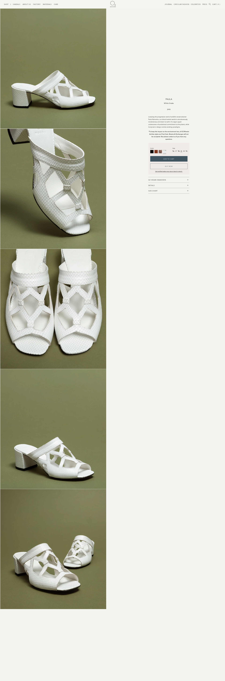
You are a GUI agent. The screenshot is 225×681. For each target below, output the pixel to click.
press (204, 4)
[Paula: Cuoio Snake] (160, 151)
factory (36, 4)
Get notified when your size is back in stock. (169, 171)
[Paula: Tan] (156, 151)
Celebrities (196, 4)
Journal (168, 4)
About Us (27, 4)
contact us (172, 136)
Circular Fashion (181, 4)
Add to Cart (168, 159)
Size (173, 148)
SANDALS (16, 4)
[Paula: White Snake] (164, 151)
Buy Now (169, 166)
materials (47, 4)
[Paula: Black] (152, 151)
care (56, 4)
